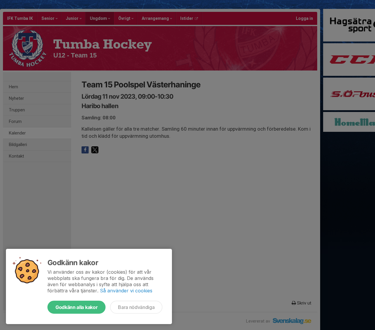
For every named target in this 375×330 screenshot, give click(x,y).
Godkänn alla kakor (76, 307)
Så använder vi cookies (126, 291)
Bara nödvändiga (136, 307)
